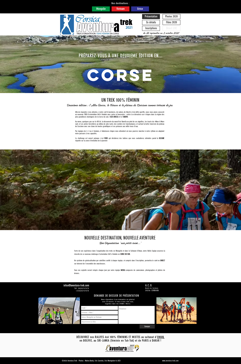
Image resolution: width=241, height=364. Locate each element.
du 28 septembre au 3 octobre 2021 (161, 33)
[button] (171, 28)
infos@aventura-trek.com (76, 285)
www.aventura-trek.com (170, 360)
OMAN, (160, 337)
